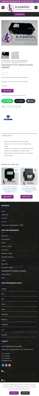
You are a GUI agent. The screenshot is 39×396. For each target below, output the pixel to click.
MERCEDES (4, 314)
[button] (3, 7)
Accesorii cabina (6, 246)
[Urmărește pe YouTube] (9, 365)
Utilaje (3, 260)
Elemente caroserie (7, 257)
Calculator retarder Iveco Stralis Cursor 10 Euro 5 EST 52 (10, 190)
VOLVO (3, 309)
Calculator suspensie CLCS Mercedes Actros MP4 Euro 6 (29, 190)
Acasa (3, 211)
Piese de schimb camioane (19, 60)
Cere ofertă (7, 91)
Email (32, 101)
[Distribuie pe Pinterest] (16, 106)
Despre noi (4, 215)
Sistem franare (5, 274)
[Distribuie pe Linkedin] (19, 106)
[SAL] (12, 372)
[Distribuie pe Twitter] (9, 106)
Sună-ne (21, 101)
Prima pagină (5, 60)
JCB (2, 330)
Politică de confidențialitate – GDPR (12, 225)
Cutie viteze (5, 250)
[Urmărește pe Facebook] (35, 1)
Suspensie (4, 236)
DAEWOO (4, 335)
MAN (2, 294)
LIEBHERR (4, 325)
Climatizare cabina (7, 267)
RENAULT (4, 320)
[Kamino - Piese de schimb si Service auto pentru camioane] (19, 7)
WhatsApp (9, 101)
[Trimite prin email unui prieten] (12, 106)
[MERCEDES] (35, 170)
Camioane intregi (6, 253)
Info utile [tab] (7, 136)
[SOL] (12, 382)
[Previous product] (6, 73)
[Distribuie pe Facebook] (6, 106)
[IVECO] (16, 170)
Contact (3, 222)
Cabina (3, 243)
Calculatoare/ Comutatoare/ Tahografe (14, 62)
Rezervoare (4, 264)
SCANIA (3, 289)
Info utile (4, 218)
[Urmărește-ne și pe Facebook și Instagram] (6, 365)
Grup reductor (5, 239)
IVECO (3, 304)
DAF (2, 299)
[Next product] (3, 73)
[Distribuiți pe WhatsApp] (3, 106)
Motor (3, 278)
